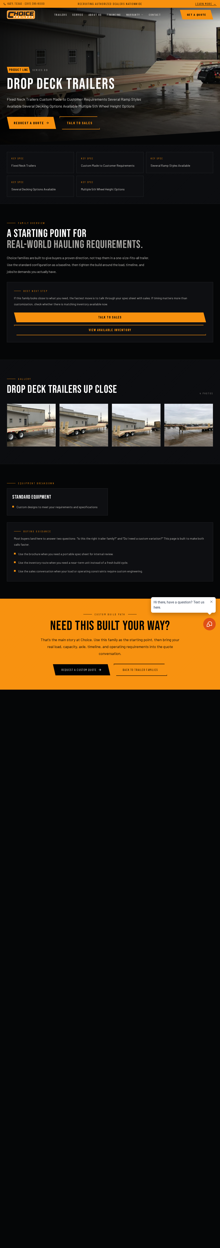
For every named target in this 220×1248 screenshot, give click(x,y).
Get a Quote (196, 14)
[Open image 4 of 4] (188, 425)
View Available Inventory (110, 330)
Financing (114, 14)
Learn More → (206, 4)
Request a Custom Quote (78, 670)
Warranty (133, 14)
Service (77, 14)
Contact (155, 14)
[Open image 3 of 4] (136, 425)
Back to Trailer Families (140, 670)
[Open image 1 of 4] (31, 425)
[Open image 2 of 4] (83, 425)
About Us (95, 14)
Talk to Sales (80, 123)
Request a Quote (29, 123)
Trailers (60, 14)
